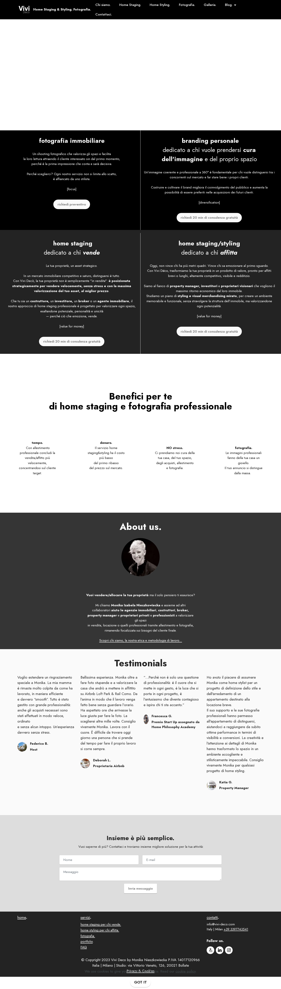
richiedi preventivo (72, 204)
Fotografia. (187, 4)
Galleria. (210, 4)
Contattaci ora (140, 114)
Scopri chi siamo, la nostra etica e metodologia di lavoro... (140, 640)
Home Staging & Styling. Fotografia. (62, 9)
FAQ (83, 947)
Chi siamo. (102, 4)
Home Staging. (130, 4)
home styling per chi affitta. (99, 930)
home (21, 917)
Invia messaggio (140, 888)
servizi (85, 917)
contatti (212, 917)
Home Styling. (160, 4)
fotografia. (87, 935)
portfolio (86, 941)
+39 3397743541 (236, 929)
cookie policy (185, 971)
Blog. (228, 4)
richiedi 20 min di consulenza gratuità (209, 217)
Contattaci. (103, 14)
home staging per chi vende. (100, 924)
